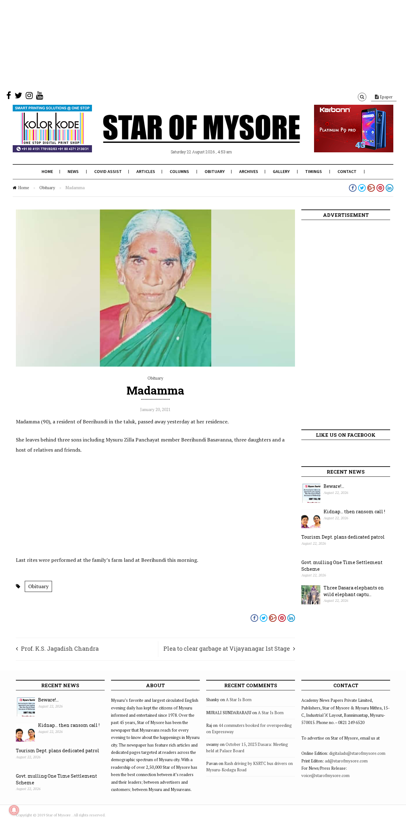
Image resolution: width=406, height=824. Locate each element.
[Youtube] (39, 97)
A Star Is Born (239, 699)
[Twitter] (18, 97)
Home (47, 171)
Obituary (215, 171)
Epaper (386, 97)
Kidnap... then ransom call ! (354, 511)
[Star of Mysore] (187, 136)
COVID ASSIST (108, 171)
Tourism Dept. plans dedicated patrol (343, 537)
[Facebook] (8, 97)
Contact (347, 171)
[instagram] (29, 97)
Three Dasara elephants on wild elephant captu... (354, 591)
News (73, 171)
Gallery (281, 171)
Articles (145, 171)
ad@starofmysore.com (346, 761)
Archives (248, 171)
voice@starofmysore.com (325, 775)
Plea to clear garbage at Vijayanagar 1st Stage (226, 648)
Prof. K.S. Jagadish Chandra (60, 648)
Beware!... (334, 486)
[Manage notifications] (14, 810)
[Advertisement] (190, 44)
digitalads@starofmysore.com (357, 753)
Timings (313, 171)
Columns (179, 171)
